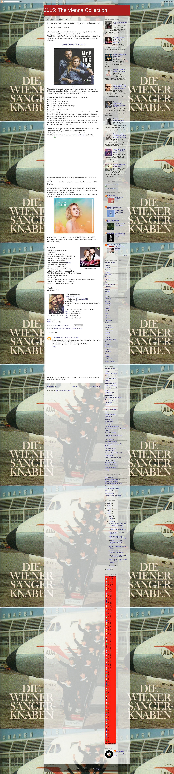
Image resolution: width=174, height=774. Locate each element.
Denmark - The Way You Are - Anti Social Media (118, 555)
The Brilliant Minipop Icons (113, 483)
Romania (108, 342)
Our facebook (109, 486)
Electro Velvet (109, 392)
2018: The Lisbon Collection (113, 221)
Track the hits (109, 493)
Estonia (107, 289)
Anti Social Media (110, 378)
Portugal (107, 337)
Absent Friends (110, 262)
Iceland (107, 306)
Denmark (108, 286)
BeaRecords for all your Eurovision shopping (112, 480)
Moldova (108, 325)
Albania (107, 265)
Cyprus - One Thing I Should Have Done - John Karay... (118, 561)
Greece (107, 301)
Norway (107, 332)
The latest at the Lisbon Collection (120, 224)
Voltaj (107, 470)
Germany (108, 298)
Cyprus (107, 282)
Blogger (98, 769)
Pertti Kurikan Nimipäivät (113, 457)
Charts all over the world (113, 495)
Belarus (107, 277)
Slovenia (108, 351)
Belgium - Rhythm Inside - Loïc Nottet (119, 70)
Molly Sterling (109, 439)
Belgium (107, 279)
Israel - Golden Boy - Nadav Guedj (120, 55)
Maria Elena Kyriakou (112, 426)
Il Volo (107, 407)
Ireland (107, 308)
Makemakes (109, 421)
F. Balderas (56, 337)
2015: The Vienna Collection (75, 10)
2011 (66, 318)
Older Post (96, 386)
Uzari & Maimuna (110, 467)
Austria (107, 272)
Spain (107, 354)
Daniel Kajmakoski (111, 385)
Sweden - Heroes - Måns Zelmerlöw (119, 119)
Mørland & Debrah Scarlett (113, 453)
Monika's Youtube (80, 135)
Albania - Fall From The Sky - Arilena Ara (119, 212)
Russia (107, 344)
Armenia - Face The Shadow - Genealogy (116, 551)
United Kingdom (110, 361)
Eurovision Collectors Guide (112, 184)
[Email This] (75, 325)
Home (74, 386)
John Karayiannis (110, 409)
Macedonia (108, 320)
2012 (66, 316)
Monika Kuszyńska (111, 441)
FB (76, 299)
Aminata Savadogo (111, 373)
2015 (109, 513)
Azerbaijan (108, 274)
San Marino (108, 347)
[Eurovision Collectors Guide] (106, 186)
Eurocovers (111, 195)
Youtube (67, 263)
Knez (106, 412)
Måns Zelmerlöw (110, 448)
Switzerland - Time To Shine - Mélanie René (119, 151)
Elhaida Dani (109, 395)
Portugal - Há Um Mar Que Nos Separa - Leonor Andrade (118, 40)
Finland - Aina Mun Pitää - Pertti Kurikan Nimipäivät (117, 528)
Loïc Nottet (108, 419)
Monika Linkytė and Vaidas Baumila (70, 328)
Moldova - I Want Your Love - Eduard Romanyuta (117, 524)
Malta (107, 322)
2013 (66, 313)
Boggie (107, 380)
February (112, 521)
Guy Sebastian (109, 405)
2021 (109, 506)
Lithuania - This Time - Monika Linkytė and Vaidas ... (116, 542)
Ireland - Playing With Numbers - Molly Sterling (117, 537)
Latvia (107, 315)
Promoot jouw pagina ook (111, 188)
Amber (107, 371)
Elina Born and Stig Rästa (113, 397)
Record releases (110, 339)
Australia (108, 270)
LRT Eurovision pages (72, 297)
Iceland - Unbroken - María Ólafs (119, 165)
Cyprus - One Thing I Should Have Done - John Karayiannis (119, 86)
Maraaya (108, 424)
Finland (107, 291)
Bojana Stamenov (110, 383)
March (111, 518)
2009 (49, 322)
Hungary (108, 303)
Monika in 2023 (83, 299)
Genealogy (108, 402)
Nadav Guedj (109, 455)
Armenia (107, 267)
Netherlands (109, 330)
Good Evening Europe (112, 488)
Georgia (107, 296)
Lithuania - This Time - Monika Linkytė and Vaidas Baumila (119, 104)
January (111, 566)
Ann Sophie (108, 376)
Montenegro (109, 327)
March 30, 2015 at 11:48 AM (69, 337)
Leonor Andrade (110, 414)
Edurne (107, 390)
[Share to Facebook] (81, 325)
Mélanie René (109, 450)
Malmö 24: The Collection (116, 233)
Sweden (107, 356)
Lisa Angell (108, 416)
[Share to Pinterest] (82, 325)
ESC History (109, 477)
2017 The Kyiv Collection (115, 245)
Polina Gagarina (110, 460)
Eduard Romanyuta (111, 388)
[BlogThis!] (77, 325)
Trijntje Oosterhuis (111, 465)
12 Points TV (109, 491)
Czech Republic (110, 284)
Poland (107, 335)
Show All (125, 255)
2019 (109, 511)
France (107, 294)
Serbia (107, 349)
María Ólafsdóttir (110, 433)
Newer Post (52, 386)
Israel (107, 311)
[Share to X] (79, 325)
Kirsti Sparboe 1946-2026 (119, 198)
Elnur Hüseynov (110, 400)
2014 (66, 311)
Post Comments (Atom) (63, 390)
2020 (109, 508)
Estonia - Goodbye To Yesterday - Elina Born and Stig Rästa (119, 135)
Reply (54, 346)
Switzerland (108, 359)
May (110, 516)
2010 (49, 320)
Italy (106, 313)
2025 (109, 503)
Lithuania (55, 328)
